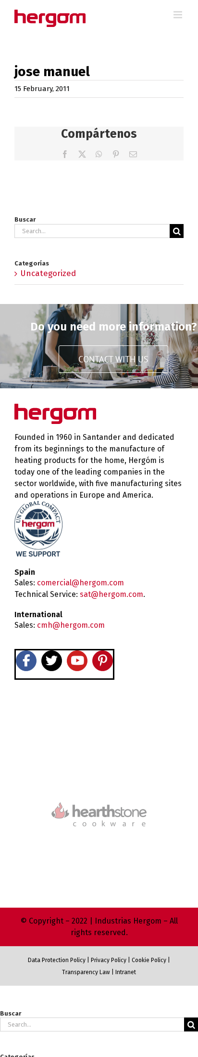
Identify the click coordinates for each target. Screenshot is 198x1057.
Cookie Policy (149, 960)
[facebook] (26, 660)
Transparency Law (86, 972)
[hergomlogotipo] (55, 408)
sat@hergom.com (111, 594)
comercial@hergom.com (80, 582)
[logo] (99, 801)
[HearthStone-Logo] (99, 773)
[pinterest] (102, 660)
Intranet (125, 972)
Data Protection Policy (57, 960)
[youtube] (77, 660)
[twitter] (51, 660)
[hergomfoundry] (99, 733)
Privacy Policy (108, 960)
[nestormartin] (99, 843)
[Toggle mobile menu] (178, 15)
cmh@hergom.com (71, 625)
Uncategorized (48, 273)
